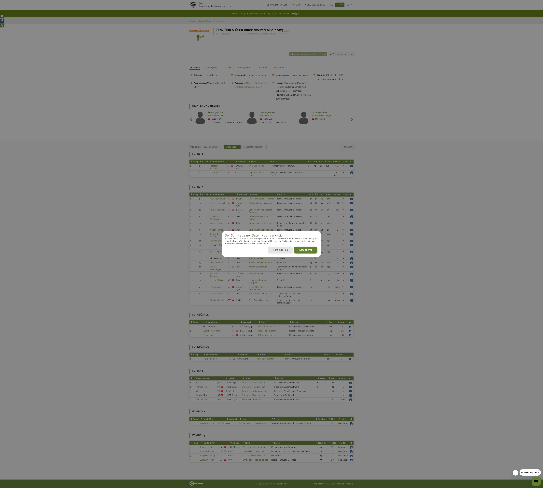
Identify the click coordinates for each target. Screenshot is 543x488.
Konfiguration (280, 250)
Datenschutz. (261, 244)
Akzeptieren (306, 250)
